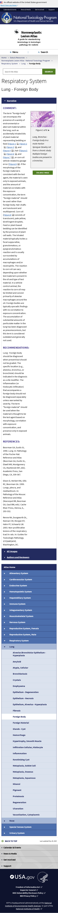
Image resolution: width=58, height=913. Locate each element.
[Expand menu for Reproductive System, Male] (4, 634)
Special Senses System (20, 826)
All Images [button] (12, 551)
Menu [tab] (15, 52)
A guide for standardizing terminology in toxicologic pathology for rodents (29, 42)
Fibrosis (16, 710)
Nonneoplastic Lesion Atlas (31, 34)
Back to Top (11, 841)
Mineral (16, 784)
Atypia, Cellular (20, 667)
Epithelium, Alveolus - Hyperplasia (30, 704)
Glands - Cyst (19, 728)
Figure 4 (7, 150)
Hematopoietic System (20, 591)
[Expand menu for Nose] (4, 821)
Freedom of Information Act (28, 887)
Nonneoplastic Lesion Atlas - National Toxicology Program (25, 60)
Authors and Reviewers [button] (18, 557)
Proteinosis (18, 796)
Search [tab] (44, 52)
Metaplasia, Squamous (24, 777)
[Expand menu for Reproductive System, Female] (4, 628)
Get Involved (39, 9)
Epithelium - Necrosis (23, 698)
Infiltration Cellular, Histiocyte (28, 747)
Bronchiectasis (20, 673)
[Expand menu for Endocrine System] (4, 585)
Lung (23, 63)
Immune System (17, 603)
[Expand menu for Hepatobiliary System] (4, 598)
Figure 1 (12, 143)
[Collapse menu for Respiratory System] (4, 640)
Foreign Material (21, 722)
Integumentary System (20, 610)
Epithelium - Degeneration (26, 692)
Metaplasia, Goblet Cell (24, 765)
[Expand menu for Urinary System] (4, 833)
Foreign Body (19, 716)
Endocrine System (18, 585)
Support (51, 9)
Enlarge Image (42, 173)
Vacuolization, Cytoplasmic (26, 814)
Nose (11, 820)
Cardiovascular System (20, 579)
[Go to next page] (48, 130)
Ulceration (18, 808)
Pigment (17, 790)
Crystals (17, 680)
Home (3, 57)
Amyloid (17, 661)
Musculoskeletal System (21, 616)
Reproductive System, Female (24, 628)
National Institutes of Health (28, 908)
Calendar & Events (10, 9)
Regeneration (19, 802)
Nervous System (17, 622)
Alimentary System (18, 573)
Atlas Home (9, 567)
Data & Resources (17, 57)
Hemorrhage (19, 735)
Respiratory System (9, 63)
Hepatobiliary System (20, 597)
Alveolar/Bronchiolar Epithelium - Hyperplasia (29, 654)
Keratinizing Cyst (21, 759)
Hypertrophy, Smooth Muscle (27, 741)
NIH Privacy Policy (28, 896)
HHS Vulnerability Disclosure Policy (28, 893)
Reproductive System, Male (22, 634)
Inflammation (20, 753)
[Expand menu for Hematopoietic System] (4, 592)
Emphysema (19, 686)
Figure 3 (10, 147)
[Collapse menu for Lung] (4, 647)
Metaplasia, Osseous (23, 771)
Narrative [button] (11, 100)
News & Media (26, 9)
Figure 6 (10, 153)
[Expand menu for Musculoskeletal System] (4, 616)
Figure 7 (7, 157)
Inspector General (28, 890)
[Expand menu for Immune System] (4, 604)
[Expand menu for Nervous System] (4, 622)
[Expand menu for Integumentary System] (4, 610)
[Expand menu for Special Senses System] (4, 827)
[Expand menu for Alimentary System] (4, 573)
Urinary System (17, 833)
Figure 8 (13, 164)
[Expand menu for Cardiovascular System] (4, 579)
